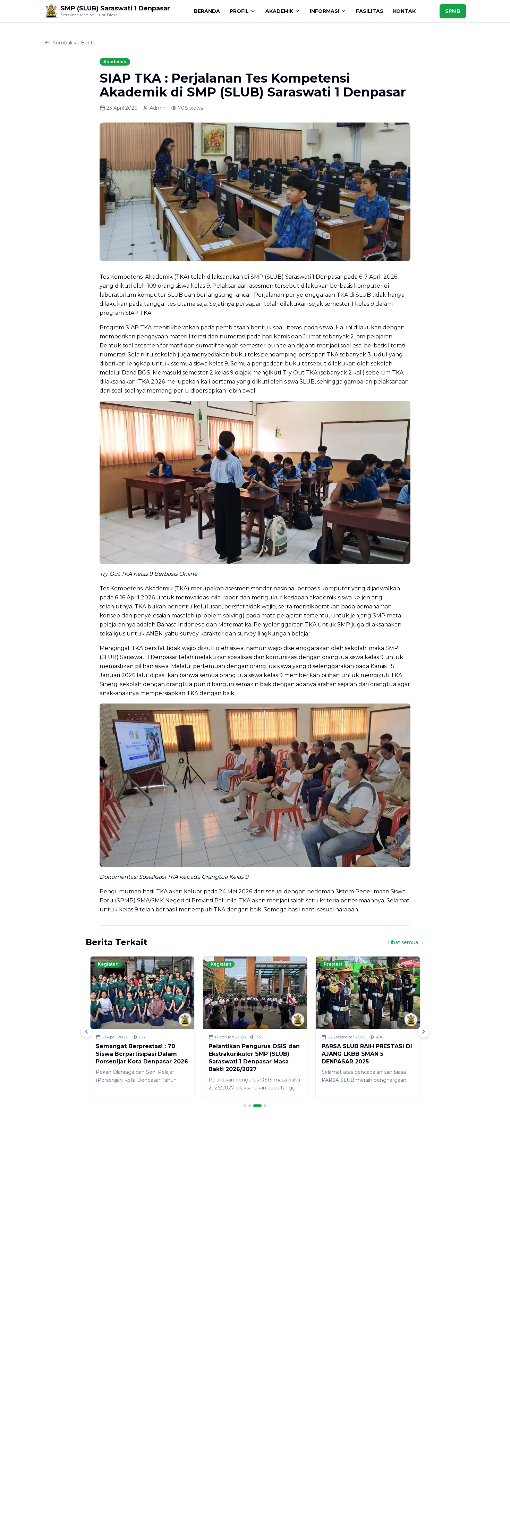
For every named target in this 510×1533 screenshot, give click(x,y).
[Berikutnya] (423, 1032)
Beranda (207, 11)
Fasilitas (369, 11)
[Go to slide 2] (249, 1105)
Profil (239, 11)
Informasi (324, 11)
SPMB (452, 11)
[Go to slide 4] (265, 1105)
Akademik (279, 11)
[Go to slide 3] (257, 1105)
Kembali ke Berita (73, 43)
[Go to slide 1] (245, 1105)
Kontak (404, 11)
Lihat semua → (406, 942)
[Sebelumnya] (86, 1032)
